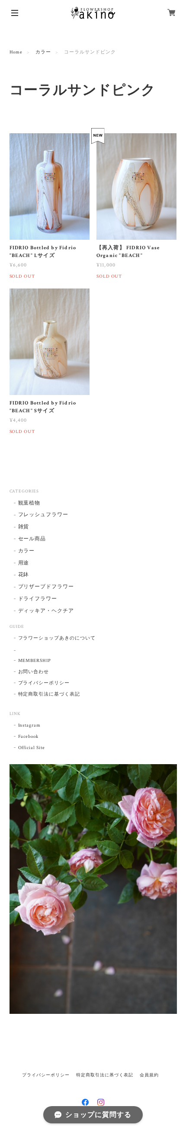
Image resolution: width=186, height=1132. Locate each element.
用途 (23, 563)
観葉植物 (29, 503)
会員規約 (149, 1074)
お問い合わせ (33, 672)
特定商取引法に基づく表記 (49, 694)
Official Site (31, 748)
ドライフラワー (38, 599)
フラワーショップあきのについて (57, 638)
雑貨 (23, 527)
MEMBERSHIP (34, 661)
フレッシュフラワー (43, 514)
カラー (43, 52)
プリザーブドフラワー (46, 586)
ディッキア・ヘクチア (46, 611)
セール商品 (32, 539)
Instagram (29, 725)
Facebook (28, 737)
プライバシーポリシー (44, 683)
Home (16, 52)
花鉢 (23, 574)
